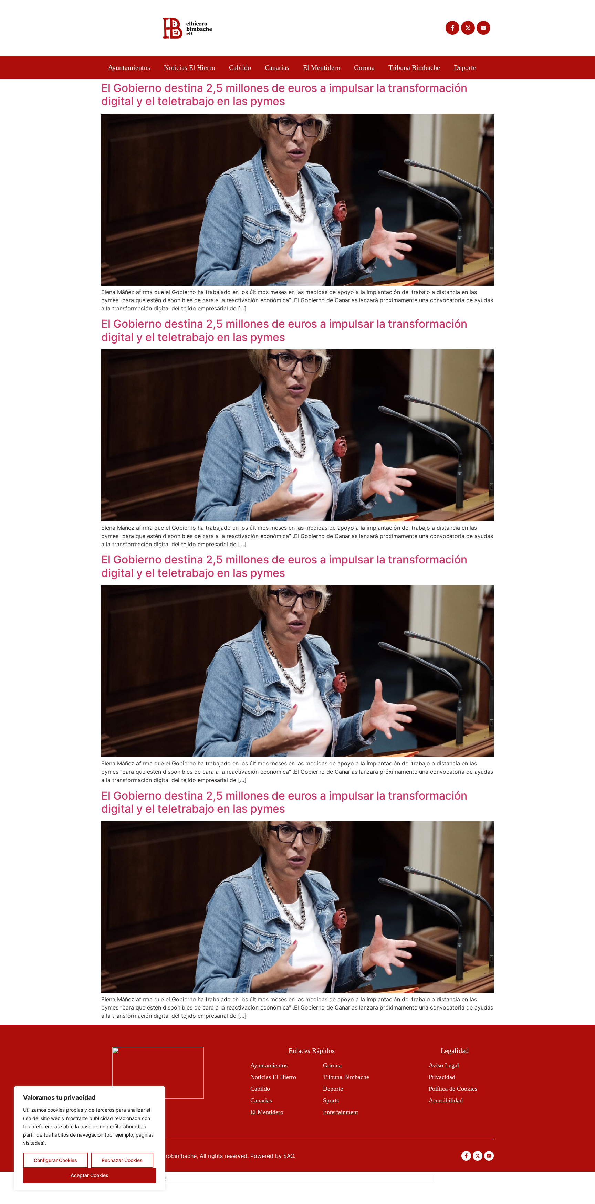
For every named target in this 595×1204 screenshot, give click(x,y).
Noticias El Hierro (189, 67)
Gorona (364, 67)
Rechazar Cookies (122, 1160)
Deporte (465, 67)
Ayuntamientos (129, 67)
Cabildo (240, 67)
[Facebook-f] (452, 28)
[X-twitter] (468, 28)
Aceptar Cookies (89, 1175)
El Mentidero (321, 67)
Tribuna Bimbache (414, 67)
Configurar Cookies (55, 1160)
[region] (89, 1138)
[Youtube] (483, 28)
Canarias (277, 67)
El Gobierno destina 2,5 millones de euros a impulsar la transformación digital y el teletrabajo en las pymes (284, 94)
